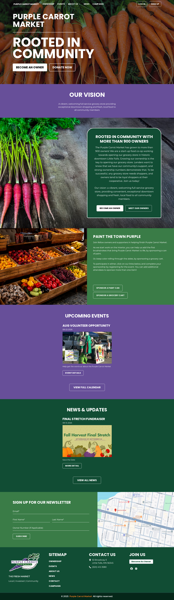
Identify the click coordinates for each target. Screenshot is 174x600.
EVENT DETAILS (73, 372)
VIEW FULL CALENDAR (87, 387)
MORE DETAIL (72, 465)
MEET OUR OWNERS (139, 208)
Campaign (98, 4)
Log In (141, 4)
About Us (73, 4)
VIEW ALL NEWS (87, 480)
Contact (54, 581)
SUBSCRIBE (21, 536)
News (86, 4)
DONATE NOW (62, 67)
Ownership (48, 4)
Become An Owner (141, 561)
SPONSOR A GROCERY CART (110, 295)
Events (61, 4)
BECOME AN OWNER (30, 67)
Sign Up (155, 4)
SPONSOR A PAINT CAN (107, 287)
